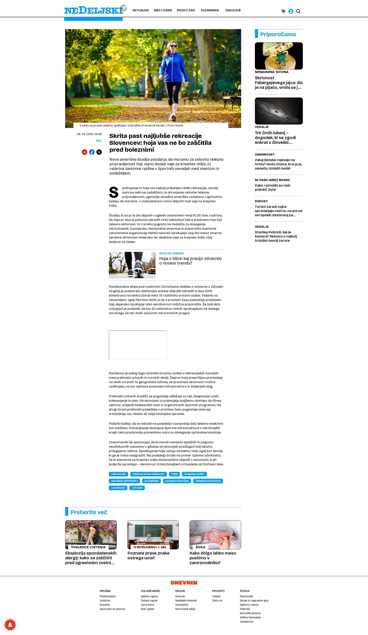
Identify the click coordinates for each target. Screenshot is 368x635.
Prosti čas (186, 10)
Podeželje (152, 481)
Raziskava (118, 487)
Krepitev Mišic (194, 474)
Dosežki (104, 604)
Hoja (174, 474)
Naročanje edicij (185, 609)
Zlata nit (217, 600)
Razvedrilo (181, 604)
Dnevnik (180, 596)
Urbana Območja (177, 481)
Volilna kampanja (250, 617)
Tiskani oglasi (149, 600)
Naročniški (246, 596)
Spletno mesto (249, 604)
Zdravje (137, 487)
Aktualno (140, 10)
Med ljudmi (163, 10)
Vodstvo (105, 600)
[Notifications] (10, 624)
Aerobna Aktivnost (124, 481)
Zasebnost (247, 621)
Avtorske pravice (250, 613)
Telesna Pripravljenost (148, 474)
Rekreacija (118, 474)
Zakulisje (233, 10)
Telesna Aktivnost (208, 481)
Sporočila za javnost (112, 609)
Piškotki (245, 609)
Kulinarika (210, 10)
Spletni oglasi (149, 596)
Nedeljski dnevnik (186, 600)
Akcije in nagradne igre (254, 600)
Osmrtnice (147, 604)
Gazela (216, 596)
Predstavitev (108, 596)
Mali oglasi (147, 609)
